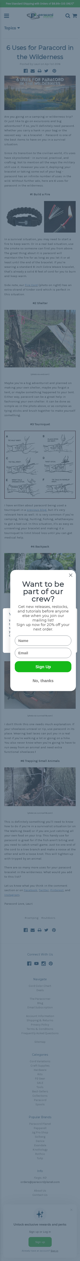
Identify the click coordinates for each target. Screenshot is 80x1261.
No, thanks (43, 680)
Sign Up (43, 667)
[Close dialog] (70, 575)
